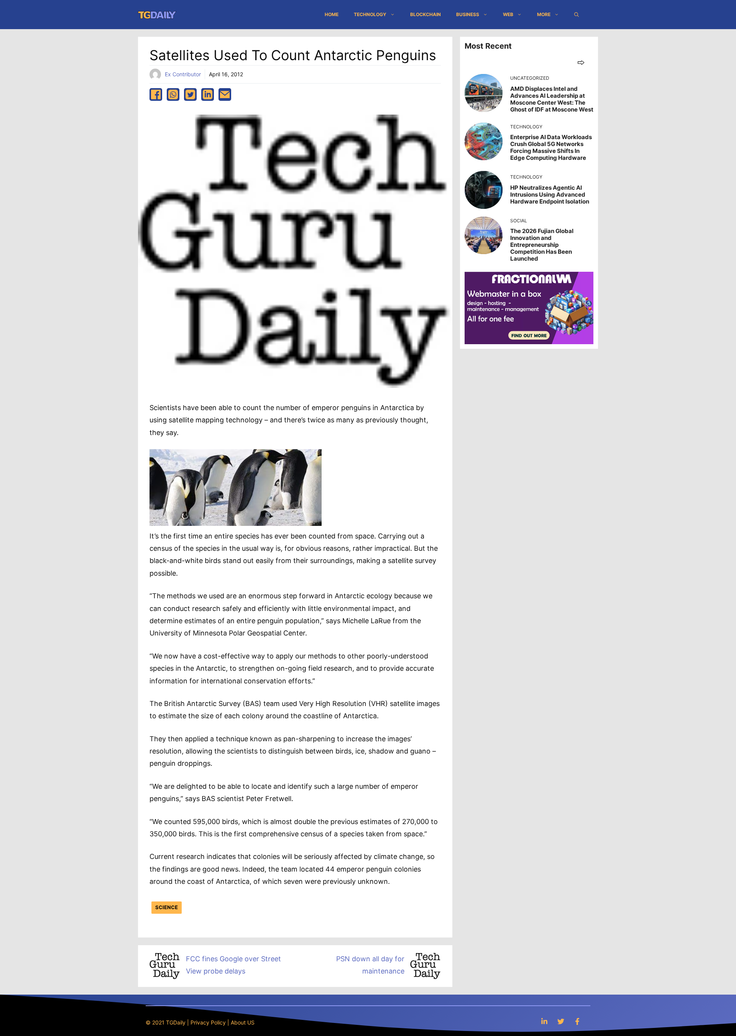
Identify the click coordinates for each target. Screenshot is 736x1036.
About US (243, 1022)
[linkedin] (207, 94)
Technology (370, 14)
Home (331, 14)
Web (508, 14)
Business (467, 14)
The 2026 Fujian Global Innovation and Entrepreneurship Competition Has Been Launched (541, 244)
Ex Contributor (183, 74)
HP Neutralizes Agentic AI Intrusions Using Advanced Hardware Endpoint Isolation (549, 194)
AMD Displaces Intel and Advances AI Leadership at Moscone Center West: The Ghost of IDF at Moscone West (551, 99)
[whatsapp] (173, 94)
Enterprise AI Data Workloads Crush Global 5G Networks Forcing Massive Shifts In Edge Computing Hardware (551, 147)
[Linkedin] (544, 1021)
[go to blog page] (581, 62)
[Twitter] (560, 1021)
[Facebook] (577, 1021)
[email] (225, 94)
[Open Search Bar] (576, 14)
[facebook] (156, 94)
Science (166, 907)
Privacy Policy (208, 1022)
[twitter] (190, 94)
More (543, 14)
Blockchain (425, 14)
